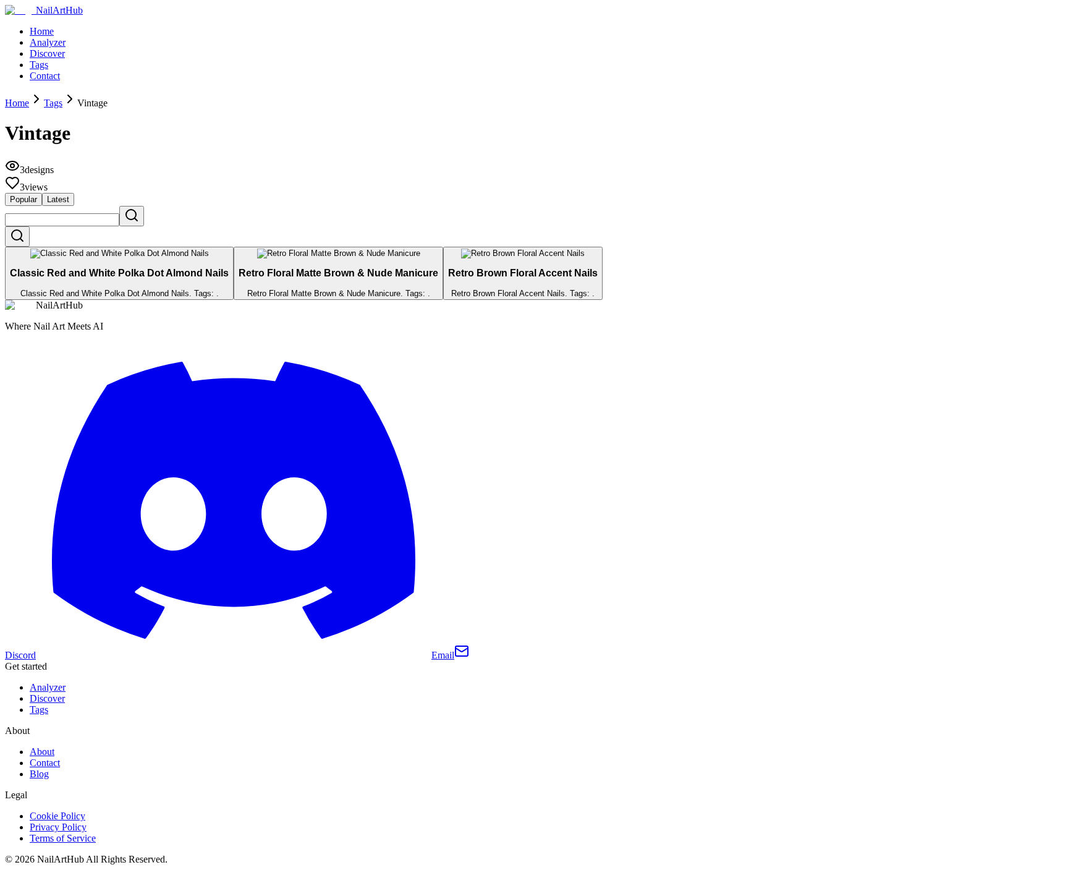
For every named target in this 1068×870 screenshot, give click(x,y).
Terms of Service (63, 838)
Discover (47, 53)
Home (42, 31)
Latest (58, 199)
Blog (39, 774)
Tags (39, 64)
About (42, 751)
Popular (23, 199)
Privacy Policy (58, 827)
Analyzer (48, 42)
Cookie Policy (57, 816)
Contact (45, 75)
